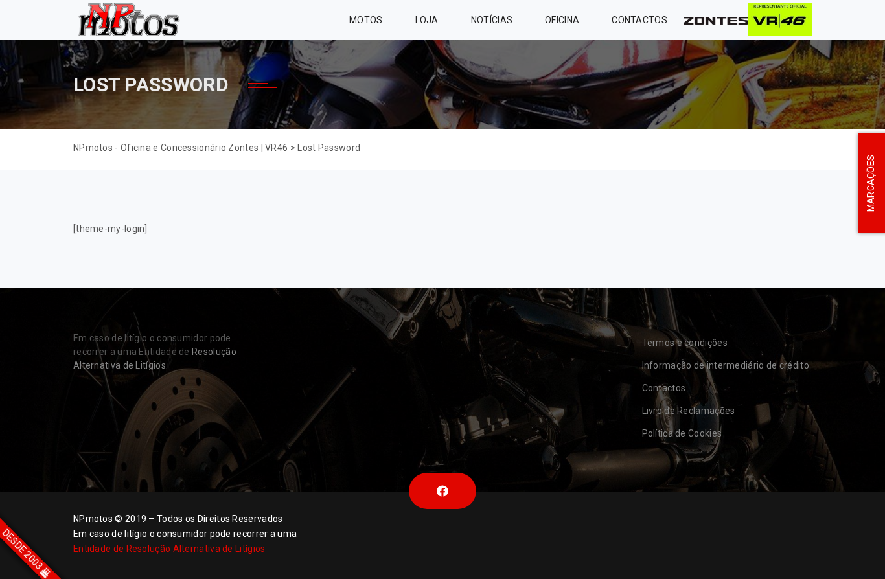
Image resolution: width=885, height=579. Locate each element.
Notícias (491, 20)
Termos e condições (685, 342)
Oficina (562, 20)
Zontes (716, 20)
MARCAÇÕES (871, 183)
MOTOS (366, 20)
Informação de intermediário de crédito (725, 365)
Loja (427, 20)
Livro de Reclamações (688, 410)
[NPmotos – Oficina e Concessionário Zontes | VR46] (128, 20)
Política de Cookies (682, 433)
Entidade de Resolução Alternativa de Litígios (169, 548)
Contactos (639, 20)
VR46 (780, 20)
